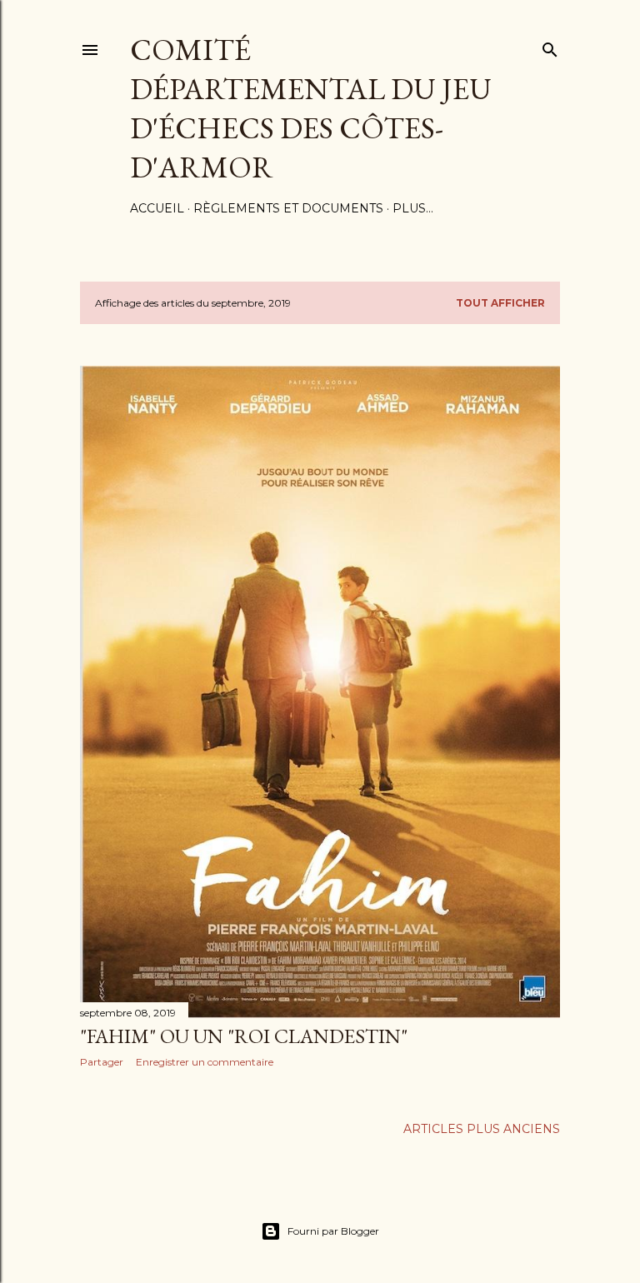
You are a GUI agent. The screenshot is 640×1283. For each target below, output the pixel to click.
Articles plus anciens (481, 1128)
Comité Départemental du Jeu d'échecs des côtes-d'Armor (311, 108)
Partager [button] (101, 1062)
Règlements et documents (288, 208)
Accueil (157, 208)
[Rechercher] (550, 46)
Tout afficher (500, 303)
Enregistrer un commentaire (204, 1062)
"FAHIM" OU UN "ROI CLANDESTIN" (244, 1036)
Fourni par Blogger (333, 1231)
